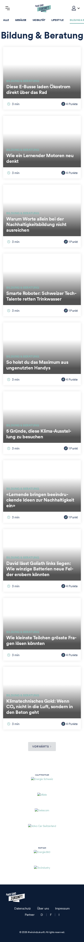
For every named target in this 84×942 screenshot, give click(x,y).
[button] (74, 8)
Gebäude (20, 20)
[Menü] (7, 8)
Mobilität (39, 20)
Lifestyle (57, 20)
